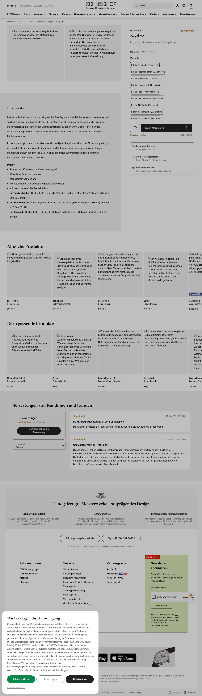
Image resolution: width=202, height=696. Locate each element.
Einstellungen (50, 679)
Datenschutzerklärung (16, 687)
